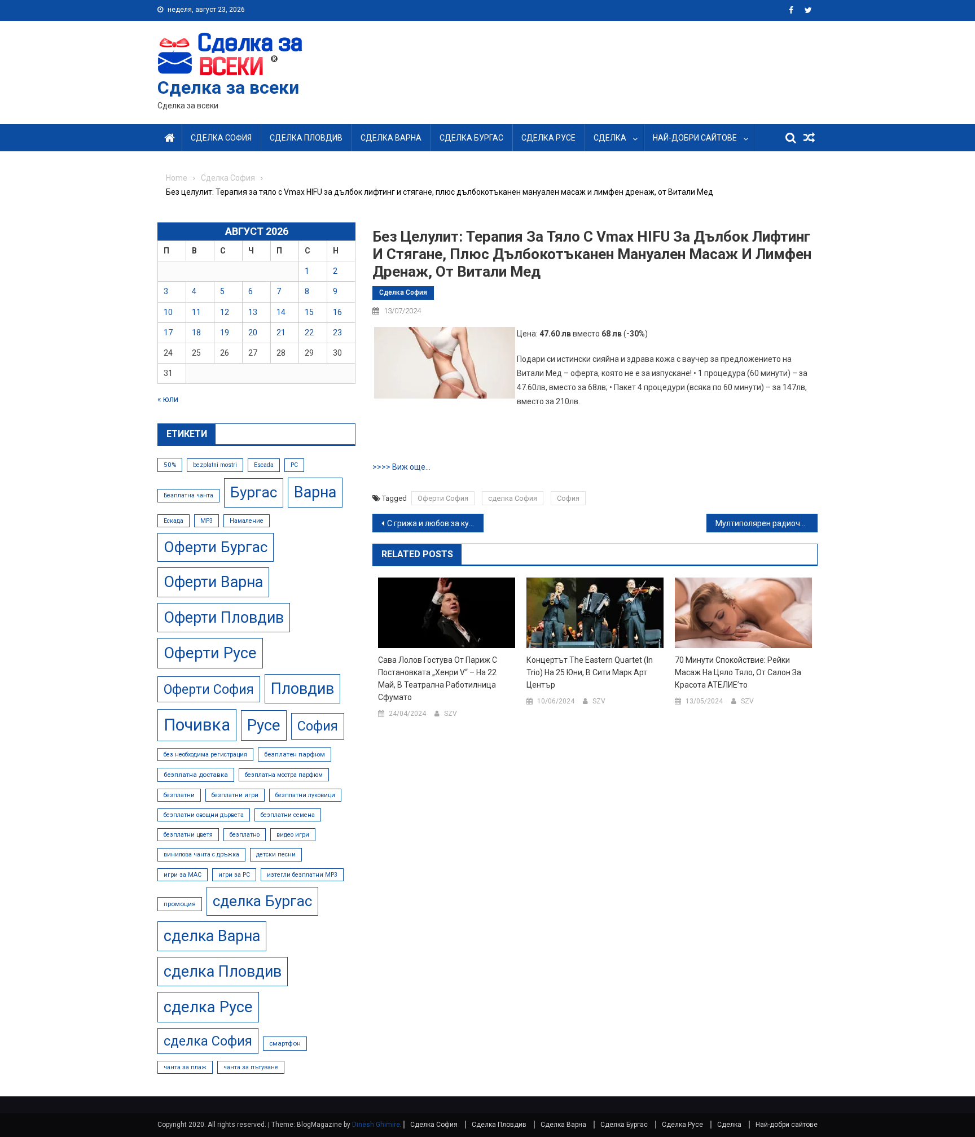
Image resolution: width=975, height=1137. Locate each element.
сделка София (512, 498)
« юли (167, 399)
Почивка (197, 724)
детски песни (276, 854)
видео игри (292, 834)
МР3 (206, 520)
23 (337, 332)
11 (196, 312)
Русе (263, 725)
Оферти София (443, 498)
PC (294, 465)
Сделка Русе (548, 137)
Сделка (610, 137)
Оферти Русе (210, 653)
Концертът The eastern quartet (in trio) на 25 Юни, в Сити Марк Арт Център (589, 672)
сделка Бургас (262, 901)
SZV (450, 714)
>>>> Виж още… (401, 466)
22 (309, 332)
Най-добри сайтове (695, 137)
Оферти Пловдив (224, 618)
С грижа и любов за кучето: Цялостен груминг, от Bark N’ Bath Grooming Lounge (435, 523)
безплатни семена (288, 815)
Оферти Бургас (215, 547)
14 (281, 312)
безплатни (179, 795)
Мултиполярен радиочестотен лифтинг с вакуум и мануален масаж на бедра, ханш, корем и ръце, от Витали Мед (766, 523)
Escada (264, 465)
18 (196, 332)
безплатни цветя (188, 834)
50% (170, 465)
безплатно (245, 834)
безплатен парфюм (294, 754)
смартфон (285, 1043)
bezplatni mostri (215, 465)
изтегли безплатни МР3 (302, 874)
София (568, 498)
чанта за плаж (185, 1067)
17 (168, 332)
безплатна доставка (196, 775)
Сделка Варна (391, 137)
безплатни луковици (305, 795)
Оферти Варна (213, 582)
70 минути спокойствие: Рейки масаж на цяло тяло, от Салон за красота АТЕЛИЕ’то (738, 672)
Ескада (173, 520)
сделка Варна (212, 936)
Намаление (246, 520)
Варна (315, 492)
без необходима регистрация (205, 754)
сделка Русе (208, 1007)
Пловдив (302, 689)
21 (281, 332)
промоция (180, 904)
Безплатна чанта (188, 495)
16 (337, 312)
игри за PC (234, 874)
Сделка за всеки (228, 87)
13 (252, 312)
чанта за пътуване (250, 1067)
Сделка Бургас (471, 137)
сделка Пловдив (223, 972)
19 (224, 332)
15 (309, 312)
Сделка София (221, 137)
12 (224, 312)
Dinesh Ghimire (376, 1125)
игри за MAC (182, 874)
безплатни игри (235, 795)
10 (168, 312)
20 (252, 332)
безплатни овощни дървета (204, 815)
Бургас (253, 492)
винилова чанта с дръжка (201, 854)
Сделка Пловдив (306, 137)
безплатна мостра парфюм (284, 775)
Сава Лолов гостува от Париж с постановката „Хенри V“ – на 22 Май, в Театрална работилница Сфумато (437, 678)
